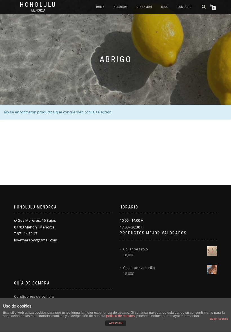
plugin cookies (219, 318)
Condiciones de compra (34, 296)
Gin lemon (144, 7)
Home (100, 7)
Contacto (184, 7)
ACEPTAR (115, 323)
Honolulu (38, 4)
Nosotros (120, 7)
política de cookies (120, 316)
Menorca (38, 10)
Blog (164, 7)
